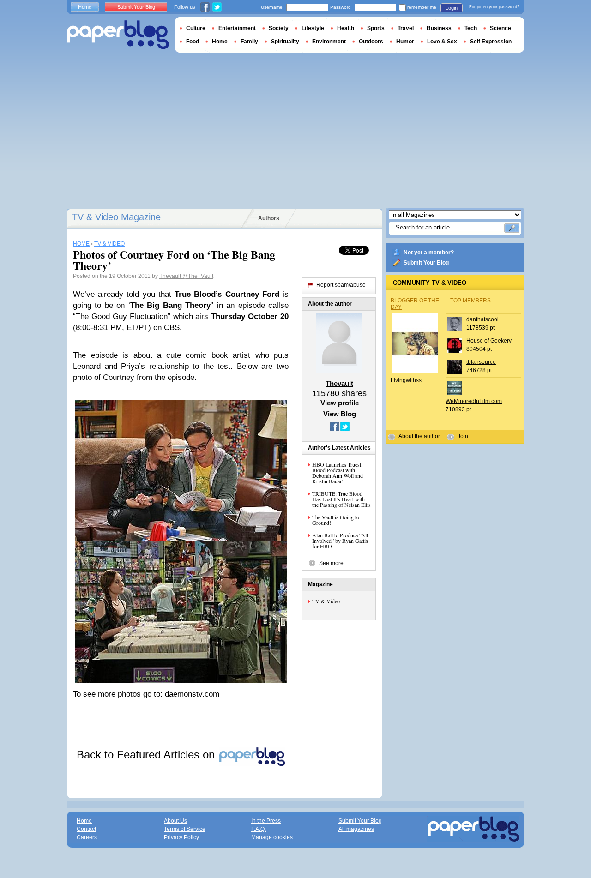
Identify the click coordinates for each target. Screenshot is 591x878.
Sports (376, 28)
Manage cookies (272, 837)
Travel (406, 28)
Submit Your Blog (426, 262)
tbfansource (481, 362)
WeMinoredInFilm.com (474, 401)
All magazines (356, 829)
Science (500, 28)
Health (345, 28)
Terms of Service (184, 829)
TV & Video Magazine (116, 217)
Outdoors (371, 41)
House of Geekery (489, 340)
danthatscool (482, 319)
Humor (405, 41)
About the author (419, 436)
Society (279, 28)
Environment (329, 41)
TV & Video (326, 601)
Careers (87, 837)
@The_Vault (197, 276)
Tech (470, 28)
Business (439, 28)
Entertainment (237, 28)
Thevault (170, 276)
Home (84, 7)
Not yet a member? (429, 252)
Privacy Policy (181, 837)
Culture (195, 28)
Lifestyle (313, 28)
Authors (268, 218)
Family (249, 41)
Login (452, 8)
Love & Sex (442, 41)
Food (192, 41)
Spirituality (285, 41)
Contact (86, 829)
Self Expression (491, 41)
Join (463, 436)
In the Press (266, 821)
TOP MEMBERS (470, 300)
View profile (339, 403)
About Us (175, 821)
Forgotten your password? (494, 7)
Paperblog (118, 34)
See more (331, 563)
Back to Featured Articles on (147, 754)
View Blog (339, 414)
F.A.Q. (258, 829)
